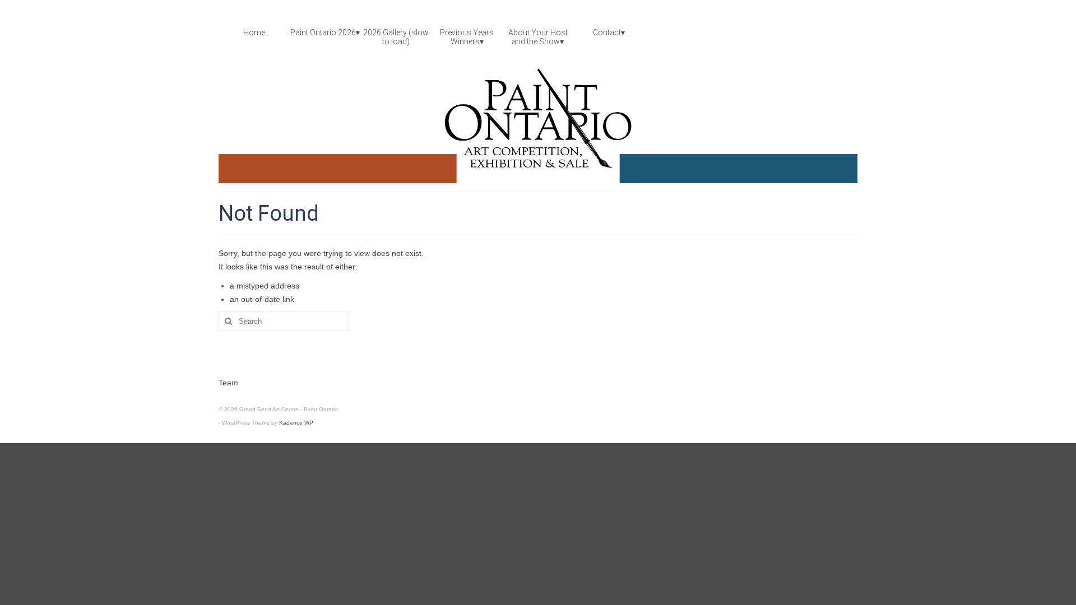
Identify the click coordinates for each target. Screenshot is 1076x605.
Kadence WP (296, 423)
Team (228, 382)
